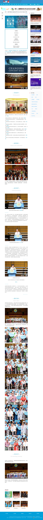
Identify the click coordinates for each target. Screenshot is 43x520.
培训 (11, 4)
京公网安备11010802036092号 (38, 517)
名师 (14, 4)
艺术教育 (37, 99)
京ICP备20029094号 (30, 517)
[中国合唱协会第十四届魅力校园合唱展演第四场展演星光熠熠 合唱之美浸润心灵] (24, 494)
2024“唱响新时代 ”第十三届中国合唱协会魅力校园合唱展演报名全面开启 (35, 88)
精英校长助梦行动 (34, 104)
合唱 (35, 97)
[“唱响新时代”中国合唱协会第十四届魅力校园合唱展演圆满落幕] (16, 494)
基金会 (36, 108)
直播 (32, 4)
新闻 (3, 4)
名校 (16, 4)
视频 (35, 4)
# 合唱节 (26, 13)
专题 (20, 4)
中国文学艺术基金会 (35, 101)
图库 (39, 4)
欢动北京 (33, 113)
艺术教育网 (28, 516)
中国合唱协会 (34, 111)
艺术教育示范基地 (25, 4)
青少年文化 (33, 115)
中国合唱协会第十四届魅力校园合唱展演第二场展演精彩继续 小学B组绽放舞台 (35, 76)
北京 (32, 108)
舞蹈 (32, 97)
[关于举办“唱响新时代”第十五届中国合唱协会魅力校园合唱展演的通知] (8, 494)
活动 (9, 4)
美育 (37, 94)
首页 (1, 4)
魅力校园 (6, 4)
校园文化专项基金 (34, 106)
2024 (37, 113)
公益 (18, 4)
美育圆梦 (33, 99)
